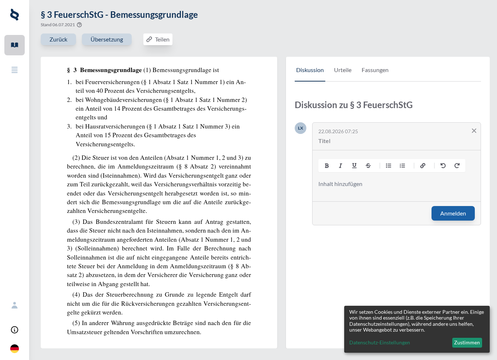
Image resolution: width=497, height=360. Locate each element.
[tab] (310, 74)
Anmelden (453, 213)
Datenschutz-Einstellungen (379, 342)
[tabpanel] (388, 168)
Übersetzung (107, 39)
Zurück (58, 39)
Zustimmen (467, 342)
